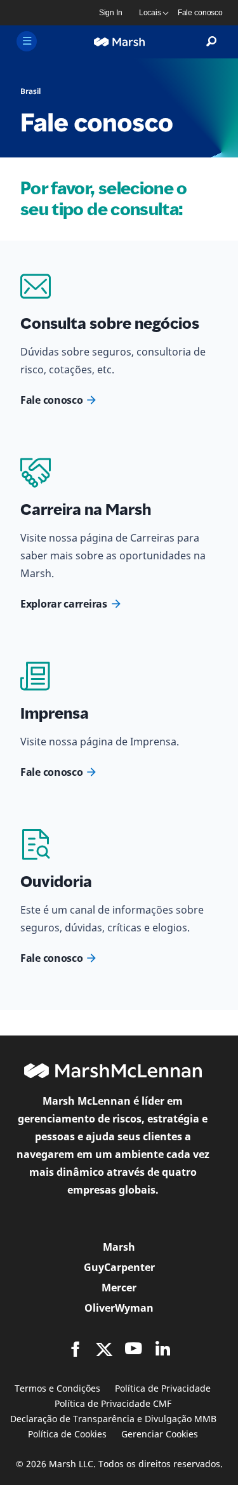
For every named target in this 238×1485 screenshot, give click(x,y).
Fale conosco (51, 400)
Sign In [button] (110, 12)
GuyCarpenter (119, 1267)
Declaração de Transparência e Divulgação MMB (113, 1419)
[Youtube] (133, 1348)
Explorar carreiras (63, 604)
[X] (104, 1348)
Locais (150, 12)
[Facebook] (75, 1349)
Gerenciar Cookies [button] (159, 1434)
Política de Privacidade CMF (113, 1403)
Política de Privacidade (163, 1388)
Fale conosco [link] (200, 12)
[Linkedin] (162, 1348)
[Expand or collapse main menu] (27, 41)
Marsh (119, 1247)
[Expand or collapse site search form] (211, 42)
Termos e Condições (57, 1388)
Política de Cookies (67, 1434)
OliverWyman (119, 1308)
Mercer (119, 1288)
